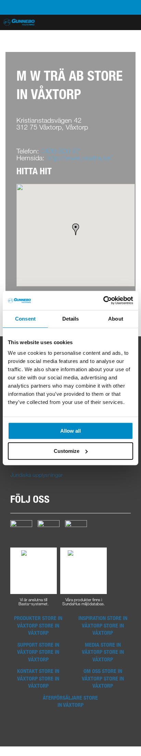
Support (38, 652)
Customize (66, 451)
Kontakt (38, 678)
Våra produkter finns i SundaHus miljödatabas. (83, 601)
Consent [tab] (25, 319)
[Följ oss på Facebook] (21, 530)
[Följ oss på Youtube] (76, 530)
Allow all (70, 431)
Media (103, 652)
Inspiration (102, 625)
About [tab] (115, 319)
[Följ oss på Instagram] (49, 530)
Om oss (103, 678)
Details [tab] (70, 319)
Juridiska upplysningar (36, 475)
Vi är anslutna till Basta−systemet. (33, 601)
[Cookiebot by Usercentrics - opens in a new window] (103, 300)
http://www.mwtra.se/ (79, 158)
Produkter (38, 625)
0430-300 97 (60, 151)
